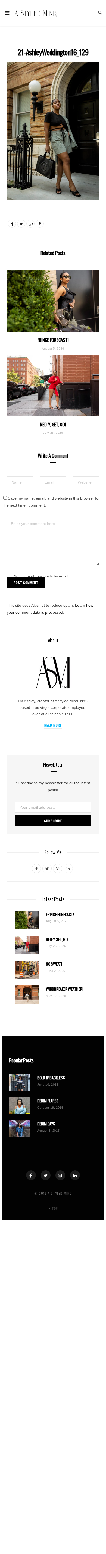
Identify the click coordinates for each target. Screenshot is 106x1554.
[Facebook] (31, 1175)
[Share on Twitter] (21, 224)
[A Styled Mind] (36, 13)
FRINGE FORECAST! (53, 340)
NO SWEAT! (54, 964)
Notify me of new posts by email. (41, 576)
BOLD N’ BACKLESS (51, 1077)
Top (54, 1208)
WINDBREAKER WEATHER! (64, 989)
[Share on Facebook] (12, 224)
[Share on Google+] (30, 224)
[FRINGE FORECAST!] (53, 301)
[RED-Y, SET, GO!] (53, 385)
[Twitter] (46, 1175)
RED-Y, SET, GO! (53, 424)
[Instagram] (60, 1175)
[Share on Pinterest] (40, 224)
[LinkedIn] (75, 1175)
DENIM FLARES (47, 1101)
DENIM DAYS (46, 1124)
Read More (53, 725)
